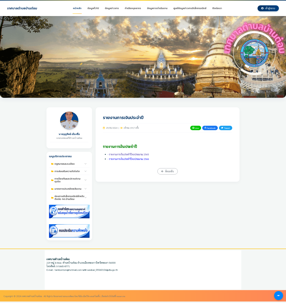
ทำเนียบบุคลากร (133, 8)
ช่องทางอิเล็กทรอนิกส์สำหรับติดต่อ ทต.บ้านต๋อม (69, 198)
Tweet (227, 128)
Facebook (211, 128)
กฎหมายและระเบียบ (65, 164)
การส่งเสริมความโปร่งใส (67, 171)
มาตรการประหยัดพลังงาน (68, 189)
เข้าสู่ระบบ (270, 8)
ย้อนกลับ (169, 171)
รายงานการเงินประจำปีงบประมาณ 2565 (128, 154)
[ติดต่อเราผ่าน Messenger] (278, 295)
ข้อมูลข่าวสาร (112, 8)
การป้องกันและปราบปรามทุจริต (67, 180)
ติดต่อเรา (217, 8)
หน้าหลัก (77, 8)
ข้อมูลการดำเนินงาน (157, 8)
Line (197, 128)
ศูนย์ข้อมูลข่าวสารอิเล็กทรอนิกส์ (189, 8)
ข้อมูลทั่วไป (93, 8)
